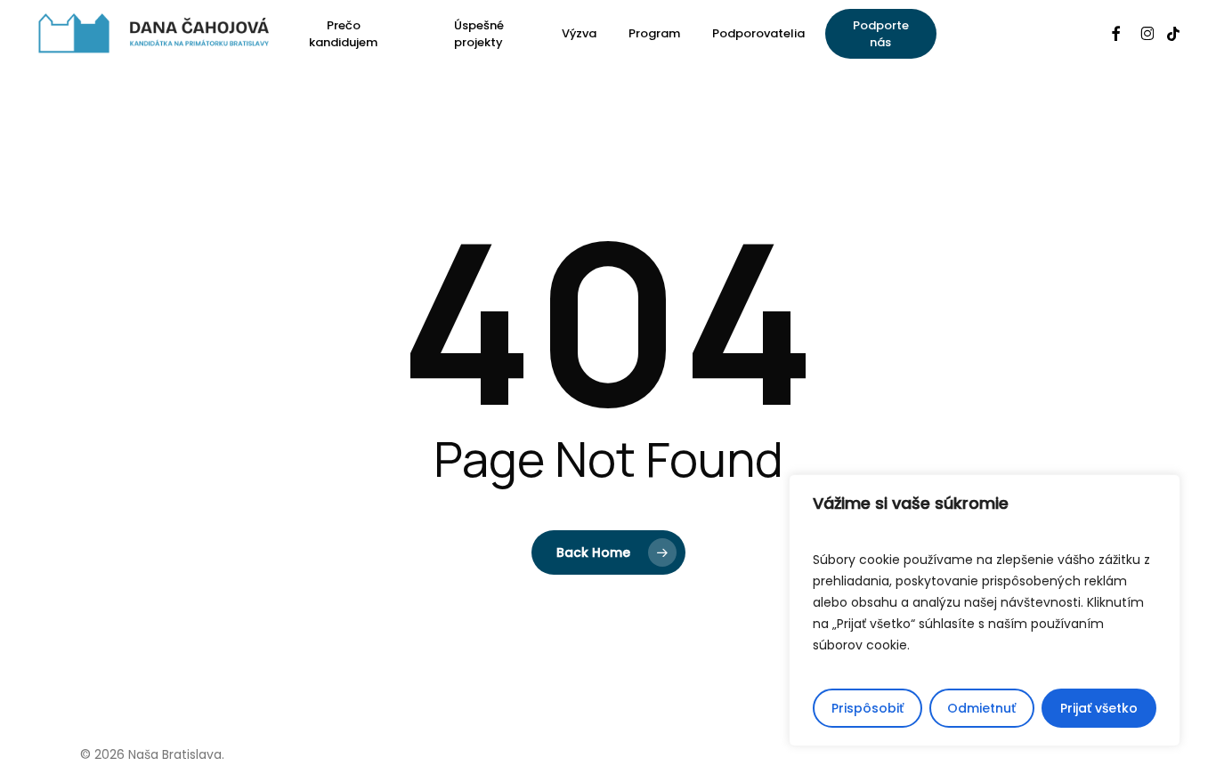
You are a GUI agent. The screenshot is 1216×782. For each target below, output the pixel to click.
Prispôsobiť (867, 708)
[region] (984, 610)
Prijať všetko (1099, 708)
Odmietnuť (981, 708)
